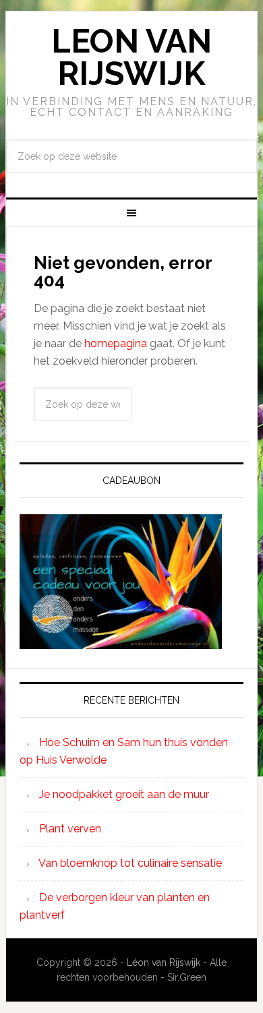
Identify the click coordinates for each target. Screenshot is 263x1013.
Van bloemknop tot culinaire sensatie (130, 863)
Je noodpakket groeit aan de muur (124, 794)
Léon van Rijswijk (163, 962)
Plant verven (70, 828)
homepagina (115, 343)
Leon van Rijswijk (131, 57)
